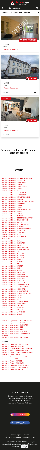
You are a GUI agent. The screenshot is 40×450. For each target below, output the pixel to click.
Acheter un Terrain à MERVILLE (12, 361)
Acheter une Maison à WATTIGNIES (13, 312)
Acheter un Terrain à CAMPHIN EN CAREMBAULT (17, 352)
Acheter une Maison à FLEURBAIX (13, 226)
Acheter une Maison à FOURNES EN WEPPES (16, 228)
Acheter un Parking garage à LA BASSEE (15, 357)
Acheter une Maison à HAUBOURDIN (13, 243)
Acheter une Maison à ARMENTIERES (14, 182)
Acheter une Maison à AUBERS (12, 184)
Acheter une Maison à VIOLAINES (12, 310)
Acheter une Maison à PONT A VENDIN (14, 283)
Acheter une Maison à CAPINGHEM (13, 203)
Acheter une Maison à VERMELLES (13, 308)
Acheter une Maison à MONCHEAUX (13, 274)
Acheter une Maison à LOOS (11, 268)
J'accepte (24, 447)
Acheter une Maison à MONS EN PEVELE (15, 276)
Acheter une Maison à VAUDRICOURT (14, 306)
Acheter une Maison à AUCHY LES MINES (15, 187)
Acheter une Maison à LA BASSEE (13, 253)
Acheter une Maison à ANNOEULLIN (13, 180)
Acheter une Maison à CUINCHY (12, 212)
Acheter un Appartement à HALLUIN (13, 323)
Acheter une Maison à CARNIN (12, 205)
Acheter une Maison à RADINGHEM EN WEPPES (17, 285)
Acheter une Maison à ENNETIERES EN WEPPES (17, 218)
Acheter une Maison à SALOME (12, 295)
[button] (20, 414)
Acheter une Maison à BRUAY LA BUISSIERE (16, 197)
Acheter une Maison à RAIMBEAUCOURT (15, 287)
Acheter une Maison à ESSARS (12, 222)
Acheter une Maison (10, 175)
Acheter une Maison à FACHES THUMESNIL (16, 224)
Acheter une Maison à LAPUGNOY (13, 258)
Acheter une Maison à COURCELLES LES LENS (16, 209)
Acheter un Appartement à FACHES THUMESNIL (17, 321)
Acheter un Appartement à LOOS (12, 329)
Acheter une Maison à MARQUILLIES (13, 272)
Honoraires (26, 435)
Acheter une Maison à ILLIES (11, 251)
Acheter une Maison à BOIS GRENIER (14, 195)
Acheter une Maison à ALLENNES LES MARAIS (17, 178)
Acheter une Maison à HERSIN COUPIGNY (15, 247)
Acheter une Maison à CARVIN (12, 207)
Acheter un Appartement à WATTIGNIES (15, 337)
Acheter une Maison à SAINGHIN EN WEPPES (16, 293)
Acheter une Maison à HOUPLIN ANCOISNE (16, 249)
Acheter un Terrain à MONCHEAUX (13, 363)
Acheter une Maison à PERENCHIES (13, 278)
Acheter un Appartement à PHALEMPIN (14, 331)
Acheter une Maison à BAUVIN (12, 189)
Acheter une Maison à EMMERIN (12, 216)
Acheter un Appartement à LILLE (12, 327)
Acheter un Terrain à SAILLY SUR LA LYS (15, 367)
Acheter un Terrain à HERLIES (11, 355)
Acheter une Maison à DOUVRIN (12, 214)
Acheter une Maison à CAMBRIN (12, 199)
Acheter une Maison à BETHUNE (12, 191)
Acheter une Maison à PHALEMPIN (13, 281)
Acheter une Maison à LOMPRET (12, 266)
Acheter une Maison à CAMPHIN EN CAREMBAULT (18, 201)
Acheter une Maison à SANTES (12, 297)
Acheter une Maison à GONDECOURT (14, 230)
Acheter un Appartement (12, 318)
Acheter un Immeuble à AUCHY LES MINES (15, 344)
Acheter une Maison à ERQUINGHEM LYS (15, 220)
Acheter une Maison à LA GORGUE (13, 255)
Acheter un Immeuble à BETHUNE (13, 346)
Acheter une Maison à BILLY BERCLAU (14, 193)
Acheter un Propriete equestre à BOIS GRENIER (17, 348)
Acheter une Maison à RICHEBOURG (13, 289)
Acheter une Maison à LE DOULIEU (13, 260)
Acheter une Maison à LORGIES (12, 270)
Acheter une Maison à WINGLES (12, 314)
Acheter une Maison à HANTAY (12, 241)
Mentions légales (16, 435)
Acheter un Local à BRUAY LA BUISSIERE (15, 350)
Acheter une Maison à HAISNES (12, 235)
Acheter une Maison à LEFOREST (12, 262)
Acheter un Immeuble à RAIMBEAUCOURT (15, 365)
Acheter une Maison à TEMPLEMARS (14, 304)
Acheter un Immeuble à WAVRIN (12, 369)
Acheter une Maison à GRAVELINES (13, 232)
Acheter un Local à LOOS (10, 359)
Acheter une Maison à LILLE (11, 264)
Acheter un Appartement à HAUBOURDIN (15, 325)
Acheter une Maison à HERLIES (12, 245)
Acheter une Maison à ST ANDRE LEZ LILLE (16, 301)
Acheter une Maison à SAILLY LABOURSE (15, 291)
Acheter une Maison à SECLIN (11, 299)
